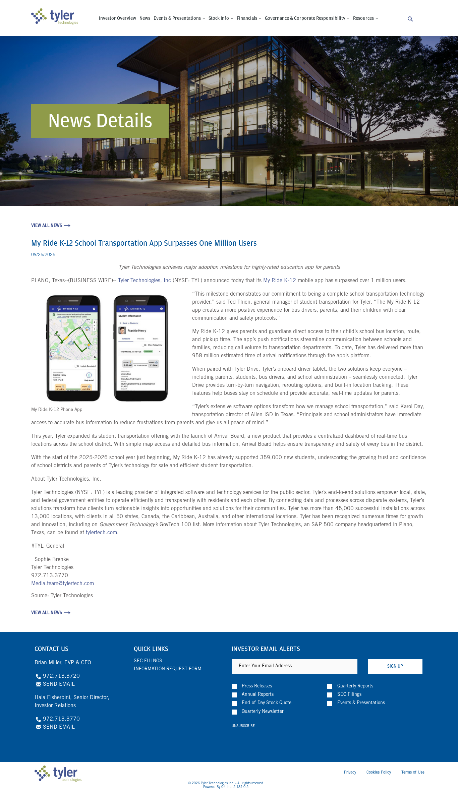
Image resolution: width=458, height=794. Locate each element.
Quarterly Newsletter (263, 712)
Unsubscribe (243, 726)
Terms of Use (412, 773)
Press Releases (257, 686)
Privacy (350, 773)
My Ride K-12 (279, 281)
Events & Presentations (361, 703)
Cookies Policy (378, 773)
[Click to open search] (410, 19)
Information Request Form (168, 669)
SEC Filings (148, 661)
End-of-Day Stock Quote (266, 703)
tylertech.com (101, 533)
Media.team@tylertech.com (62, 584)
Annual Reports (258, 694)
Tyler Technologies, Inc (144, 281)
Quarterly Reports (355, 686)
